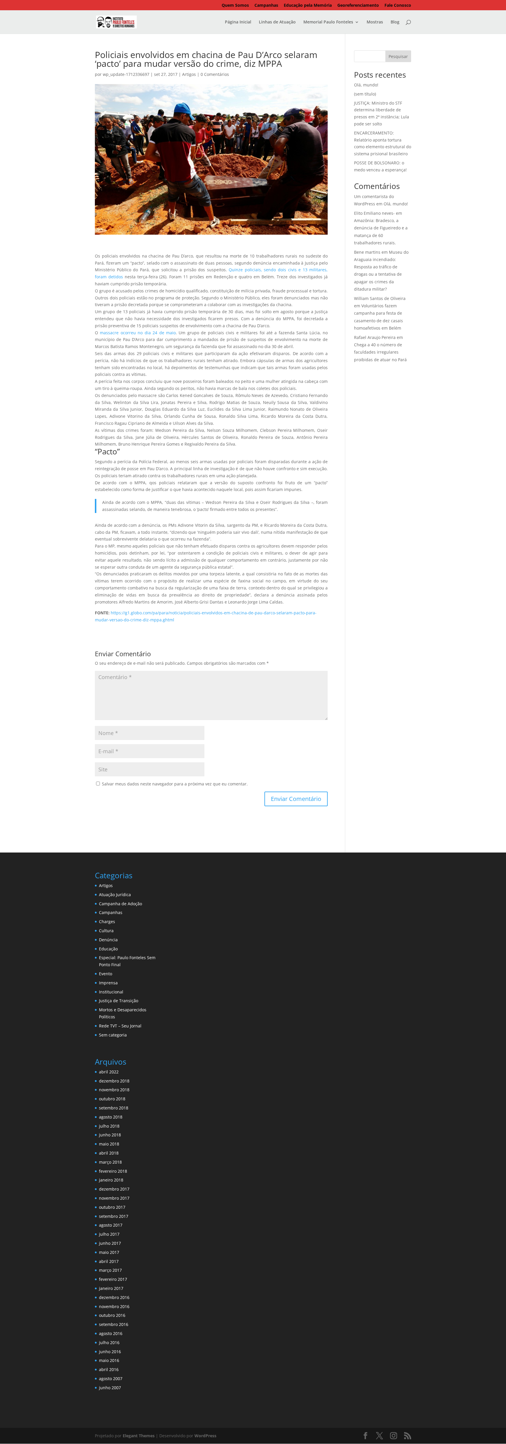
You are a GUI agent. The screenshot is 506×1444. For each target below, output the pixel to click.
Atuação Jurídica (115, 894)
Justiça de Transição (118, 1000)
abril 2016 (109, 1369)
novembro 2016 (114, 1306)
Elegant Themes (139, 1435)
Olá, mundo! (366, 85)
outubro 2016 (112, 1315)
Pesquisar (398, 56)
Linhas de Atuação (277, 22)
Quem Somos (235, 5)
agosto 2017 (110, 1225)
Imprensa (108, 983)
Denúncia (108, 939)
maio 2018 (109, 1144)
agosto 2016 (110, 1333)
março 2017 (110, 1270)
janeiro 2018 (111, 1180)
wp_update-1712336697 (126, 74)
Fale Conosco (397, 5)
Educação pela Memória (308, 5)
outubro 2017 (112, 1207)
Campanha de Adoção (120, 903)
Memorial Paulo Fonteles (328, 22)
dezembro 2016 (114, 1297)
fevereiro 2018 (113, 1171)
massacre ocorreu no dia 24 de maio (138, 332)
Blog (395, 22)
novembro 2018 (114, 1089)
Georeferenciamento (358, 5)
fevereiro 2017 (113, 1279)
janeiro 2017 (111, 1288)
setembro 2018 (113, 1108)
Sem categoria (113, 1035)
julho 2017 (109, 1234)
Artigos (189, 74)
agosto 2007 (110, 1378)
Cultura (106, 930)
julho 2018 (109, 1126)
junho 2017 (110, 1243)
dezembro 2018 (114, 1081)
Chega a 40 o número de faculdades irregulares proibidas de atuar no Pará (380, 352)
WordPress (205, 1435)
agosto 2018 (110, 1117)
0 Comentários (215, 74)
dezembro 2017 (114, 1189)
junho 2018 (110, 1135)
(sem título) (365, 94)
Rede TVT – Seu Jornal (120, 1026)
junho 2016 (110, 1351)
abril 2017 (109, 1261)
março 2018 (110, 1162)
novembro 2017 (114, 1198)
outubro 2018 (112, 1099)
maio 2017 (109, 1252)
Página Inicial (238, 22)
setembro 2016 (113, 1324)
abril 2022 (109, 1072)
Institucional (111, 992)
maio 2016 (109, 1360)
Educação (108, 949)
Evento (105, 973)
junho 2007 (110, 1387)
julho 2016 (109, 1342)
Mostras (375, 22)
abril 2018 (109, 1153)
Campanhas (266, 5)
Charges (107, 921)
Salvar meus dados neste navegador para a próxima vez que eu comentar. (175, 784)
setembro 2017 (113, 1216)
